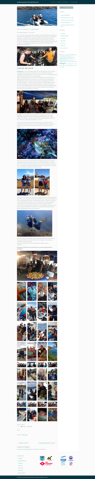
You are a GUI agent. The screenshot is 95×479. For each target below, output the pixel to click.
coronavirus (61, 57)
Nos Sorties (63, 43)
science (63, 65)
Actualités (59, 2)
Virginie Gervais (35, 29)
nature (68, 61)
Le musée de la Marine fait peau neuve (67, 25)
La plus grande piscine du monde (46, 443)
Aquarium (63, 54)
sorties (71, 65)
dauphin (68, 57)
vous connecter (27, 449)
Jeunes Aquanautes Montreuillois (27, 2)
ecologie (61, 58)
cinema (66, 56)
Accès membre (73, 2)
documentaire (71, 57)
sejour (66, 65)
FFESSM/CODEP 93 (65, 35)
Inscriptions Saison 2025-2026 (67, 17)
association (68, 54)
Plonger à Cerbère (23, 443)
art (65, 54)
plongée (63, 63)
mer (66, 61)
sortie (68, 65)
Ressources (65, 2)
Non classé (24, 435)
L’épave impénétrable (65, 15)
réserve (61, 65)
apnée (61, 54)
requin (76, 63)
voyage (63, 66)
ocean (71, 61)
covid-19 (65, 57)
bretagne (75, 54)
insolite (64, 60)
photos (76, 61)
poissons (69, 63)
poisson (67, 63)
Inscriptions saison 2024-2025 (67, 20)
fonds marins (69, 58)
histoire (61, 60)
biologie (71, 54)
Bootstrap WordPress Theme (41, 477)
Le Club (53, 2)
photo (73, 61)
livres (68, 60)
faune (64, 58)
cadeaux (63, 56)
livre (66, 60)
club (69, 56)
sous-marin (75, 65)
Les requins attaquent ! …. (66, 22)
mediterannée (71, 60)
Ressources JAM (64, 48)
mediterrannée (63, 61)
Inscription (63, 38)
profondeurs (73, 63)
